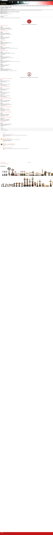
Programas (16, 5)
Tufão (3, 138)
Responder (4, 136)
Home (1, 5)
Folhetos (22, 5)
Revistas (6, 5)
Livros (8, 5)
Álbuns (19, 5)
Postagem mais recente (3, 162)
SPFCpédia (3, 3)
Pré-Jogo (33, 5)
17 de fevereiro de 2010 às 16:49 (8, 138)
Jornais (24, 5)
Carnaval (2, 16)
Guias (13, 5)
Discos (30, 5)
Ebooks (11, 5)
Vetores (40, 5)
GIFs (35, 5)
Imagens (38, 5)
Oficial (3, 5)
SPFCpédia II (47, 5)
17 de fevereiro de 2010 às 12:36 (9, 134)
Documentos (27, 5)
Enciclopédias (43, 5)
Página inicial (29, 162)
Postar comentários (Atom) (5, 163)
